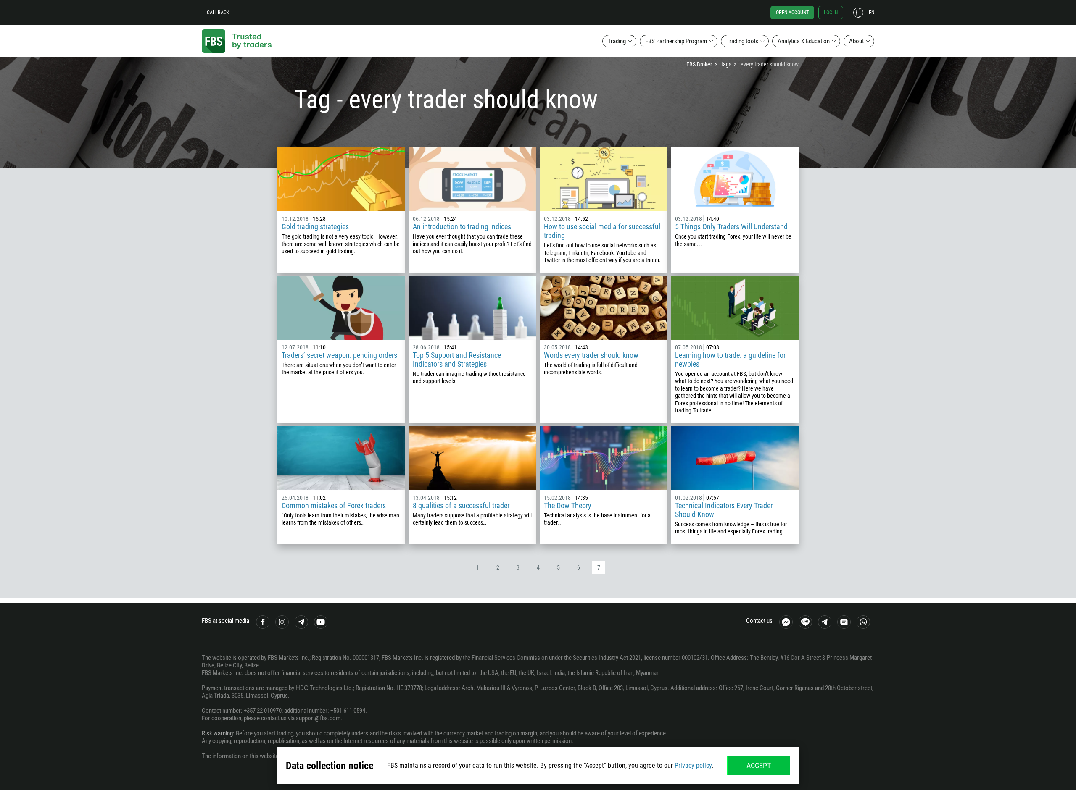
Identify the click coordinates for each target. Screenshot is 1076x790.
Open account (792, 13)
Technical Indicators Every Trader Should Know (724, 510)
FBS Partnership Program (676, 41)
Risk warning (217, 733)
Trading (617, 41)
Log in (831, 13)
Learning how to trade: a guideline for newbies (730, 359)
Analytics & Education (804, 41)
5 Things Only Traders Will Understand (731, 226)
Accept (758, 765)
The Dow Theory (567, 505)
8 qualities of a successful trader (461, 505)
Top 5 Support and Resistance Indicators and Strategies (457, 359)
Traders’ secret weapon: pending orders (339, 355)
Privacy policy (693, 765)
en (871, 13)
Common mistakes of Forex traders (334, 505)
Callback (218, 13)
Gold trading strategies (315, 226)
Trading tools (742, 41)
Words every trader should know (591, 355)
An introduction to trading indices (462, 226)
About (856, 41)
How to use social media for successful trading (602, 231)
